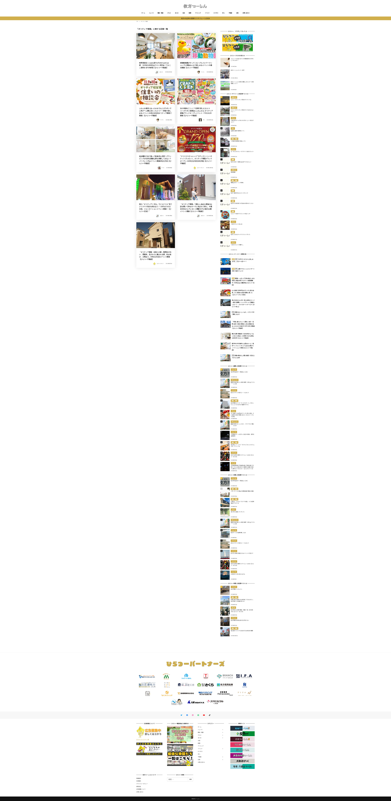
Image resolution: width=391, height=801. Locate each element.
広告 (237, 13)
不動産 (230, 13)
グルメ (169, 13)
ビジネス (216, 13)
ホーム (143, 13)
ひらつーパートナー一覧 (142, 739)
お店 (183, 13)
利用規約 (138, 781)
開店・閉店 (160, 13)
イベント (207, 13)
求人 (223, 13)
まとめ (176, 13)
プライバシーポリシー (142, 783)
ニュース (151, 13)
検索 (190, 779)
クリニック (198, 13)
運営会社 (138, 786)
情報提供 (138, 778)
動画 (190, 13)
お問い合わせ (246, 13)
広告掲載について (141, 789)
